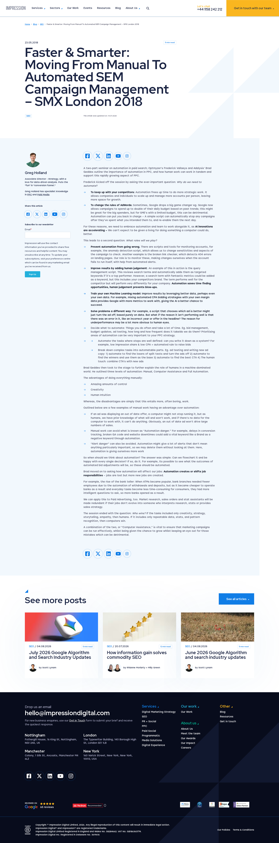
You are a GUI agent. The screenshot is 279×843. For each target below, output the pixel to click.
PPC (29, 194)
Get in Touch (77, 720)
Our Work (73, 8)
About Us (131, 8)
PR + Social (149, 721)
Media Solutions (152, 740)
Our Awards (188, 738)
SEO (42, 24)
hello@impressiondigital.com (67, 713)
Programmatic (151, 735)
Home (27, 24)
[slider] (47, 803)
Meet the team (190, 733)
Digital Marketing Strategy (159, 711)
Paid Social (149, 731)
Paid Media (43, 194)
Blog (118, 8)
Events (87, 8)
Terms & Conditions (243, 830)
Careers (186, 747)
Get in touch (252, 8)
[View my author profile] (48, 159)
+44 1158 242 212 (209, 9)
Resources (103, 8)
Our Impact (188, 743)
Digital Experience (153, 745)
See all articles (236, 599)
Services (37, 8)
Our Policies (223, 830)
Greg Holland (36, 172)
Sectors (55, 8)
